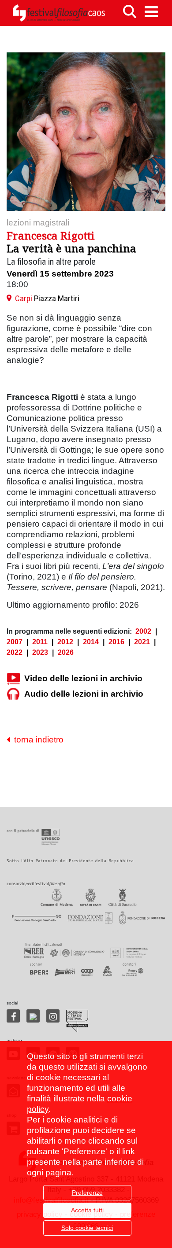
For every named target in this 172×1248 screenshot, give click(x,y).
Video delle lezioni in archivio (83, 678)
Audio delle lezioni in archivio (83, 693)
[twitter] (33, 1016)
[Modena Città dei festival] (77, 1021)
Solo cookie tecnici (87, 1227)
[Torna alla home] (58, 13)
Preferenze (87, 1192)
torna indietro (37, 739)
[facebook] (13, 1016)
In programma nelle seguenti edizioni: (69, 631)
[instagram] (53, 1016)
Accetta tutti (87, 1210)
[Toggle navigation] (151, 11)
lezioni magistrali (38, 222)
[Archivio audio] (13, 694)
